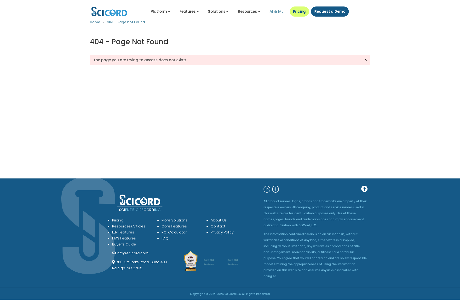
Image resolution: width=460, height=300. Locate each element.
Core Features (174, 226)
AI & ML (276, 11)
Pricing (299, 11)
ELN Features (123, 232)
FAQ (164, 238)
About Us (219, 220)
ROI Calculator (174, 232)
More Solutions (174, 220)
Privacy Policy (222, 232)
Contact (218, 226)
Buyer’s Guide (124, 244)
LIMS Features (124, 238)
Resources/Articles (128, 226)
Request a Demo (329, 11)
